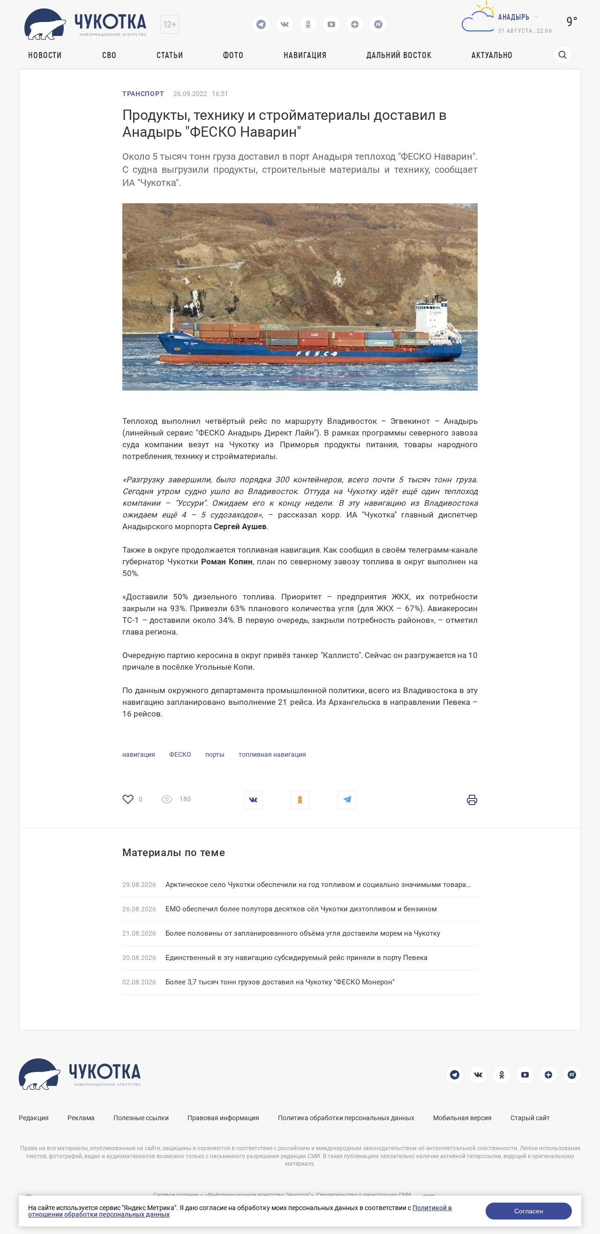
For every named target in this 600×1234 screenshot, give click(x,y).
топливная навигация (272, 754)
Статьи (170, 55)
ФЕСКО (180, 754)
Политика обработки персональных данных (346, 1118)
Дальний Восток (399, 55)
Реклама (81, 1118)
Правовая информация (223, 1118)
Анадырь (514, 16)
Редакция (34, 1118)
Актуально (492, 55)
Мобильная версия (462, 1118)
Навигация (305, 55)
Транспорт (143, 93)
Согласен (528, 1211)
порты (215, 754)
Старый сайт (530, 1118)
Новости (45, 55)
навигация (138, 754)
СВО (109, 55)
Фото (233, 55)
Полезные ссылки (141, 1118)
